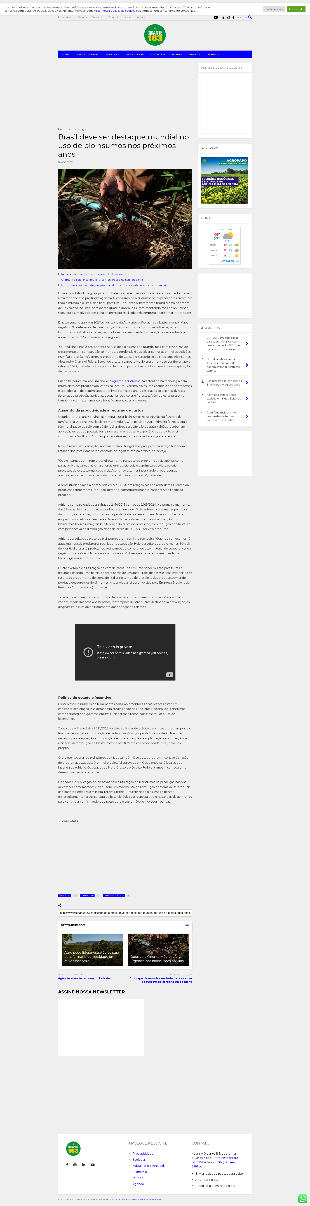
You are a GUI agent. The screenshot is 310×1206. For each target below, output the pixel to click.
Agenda (141, 17)
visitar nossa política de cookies (114, 10)
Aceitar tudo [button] (296, 9)
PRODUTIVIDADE (87, 54)
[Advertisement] (125, 93)
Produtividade (65, 17)
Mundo (128, 17)
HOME (65, 54)
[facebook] (233, 17)
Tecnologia (97, 17)
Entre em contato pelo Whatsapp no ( (215, 1162)
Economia (114, 17)
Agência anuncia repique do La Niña (84, 978)
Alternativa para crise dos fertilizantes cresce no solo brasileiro (102, 279)
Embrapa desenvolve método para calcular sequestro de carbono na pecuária (161, 979)
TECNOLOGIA (135, 54)
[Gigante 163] (155, 44)
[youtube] (216, 17)
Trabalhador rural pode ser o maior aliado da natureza (96, 274)
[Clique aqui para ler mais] (158, 950)
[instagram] (228, 17)
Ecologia (82, 17)
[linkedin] (222, 17)
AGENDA (194, 54)
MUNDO (177, 54)
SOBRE (211, 54)
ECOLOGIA (112, 54)
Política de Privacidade (149, 1199)
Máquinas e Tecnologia (149, 1165)
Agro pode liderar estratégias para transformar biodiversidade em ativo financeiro (115, 285)
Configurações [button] (274, 9)
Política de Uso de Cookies (123, 1199)
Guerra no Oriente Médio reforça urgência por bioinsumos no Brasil (157, 959)
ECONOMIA (158, 54)
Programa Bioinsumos (125, 381)
